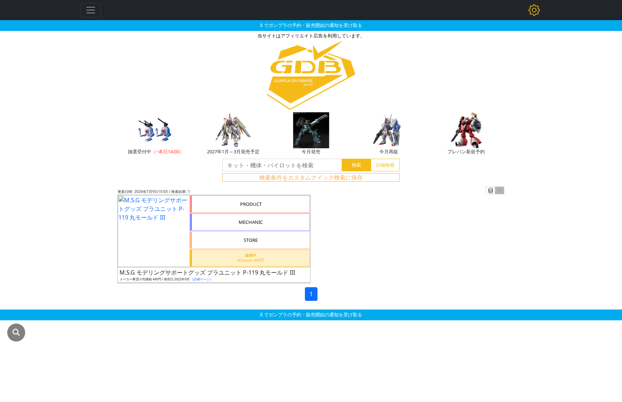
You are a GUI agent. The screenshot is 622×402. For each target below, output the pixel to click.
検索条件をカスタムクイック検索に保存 (311, 177)
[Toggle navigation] (91, 10)
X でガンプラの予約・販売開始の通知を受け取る (311, 25)
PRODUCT (251, 204)
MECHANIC (251, 222)
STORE (251, 240)
